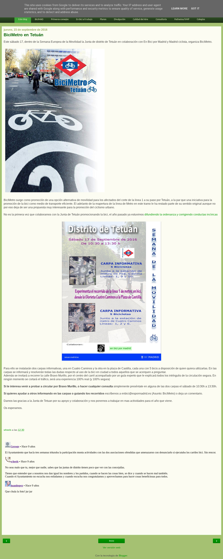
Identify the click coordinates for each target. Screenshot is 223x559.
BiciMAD (39, 19)
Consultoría (161, 19)
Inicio (111, 541)
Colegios (201, 19)
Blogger (123, 555)
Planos (103, 19)
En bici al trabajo (84, 19)
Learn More (179, 8)
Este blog (22, 19)
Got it (195, 8)
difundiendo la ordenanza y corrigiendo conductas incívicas (181, 214)
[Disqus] (111, 484)
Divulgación (119, 19)
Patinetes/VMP (181, 19)
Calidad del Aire (140, 19)
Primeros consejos (59, 19)
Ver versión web (111, 547)
